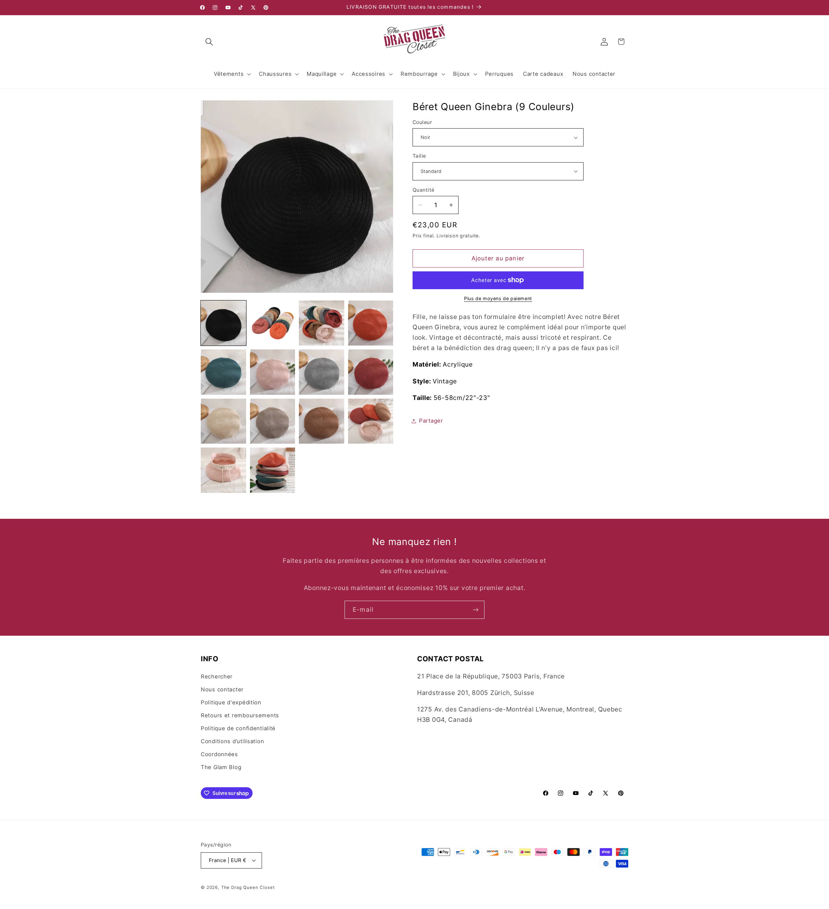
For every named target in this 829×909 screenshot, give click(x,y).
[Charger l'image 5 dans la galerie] (223, 372)
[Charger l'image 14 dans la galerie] (272, 470)
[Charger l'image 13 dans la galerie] (223, 470)
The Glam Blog (221, 767)
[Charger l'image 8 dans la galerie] (370, 372)
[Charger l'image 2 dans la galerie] (272, 323)
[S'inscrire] (475, 610)
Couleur (422, 122)
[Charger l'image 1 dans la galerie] (223, 323)
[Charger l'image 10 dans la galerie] (272, 421)
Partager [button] (431, 420)
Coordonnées (219, 754)
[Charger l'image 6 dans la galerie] (272, 372)
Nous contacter (222, 689)
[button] (209, 41)
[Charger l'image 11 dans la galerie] (321, 421)
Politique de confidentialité (238, 728)
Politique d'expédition (231, 702)
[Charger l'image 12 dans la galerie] (370, 421)
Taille (419, 156)
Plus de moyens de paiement (498, 298)
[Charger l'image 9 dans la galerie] (223, 421)
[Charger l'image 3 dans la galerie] (321, 323)
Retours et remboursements (240, 715)
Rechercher (217, 676)
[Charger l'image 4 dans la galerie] (370, 323)
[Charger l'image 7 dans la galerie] (321, 372)
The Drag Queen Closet (248, 887)
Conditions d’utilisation (232, 741)
